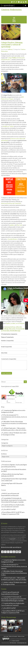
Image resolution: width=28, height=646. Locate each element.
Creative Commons (15, 640)
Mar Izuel (19, 225)
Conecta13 (12, 539)
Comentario (8, 359)
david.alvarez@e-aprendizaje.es (11, 547)
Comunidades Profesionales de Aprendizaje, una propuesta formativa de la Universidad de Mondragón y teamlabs (13, 500)
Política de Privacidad (13, 636)
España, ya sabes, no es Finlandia (15, 323)
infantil (12, 330)
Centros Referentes (11, 9)
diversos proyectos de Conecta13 (11, 203)
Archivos (4, 454)
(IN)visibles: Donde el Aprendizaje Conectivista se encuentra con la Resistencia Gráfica (14, 423)
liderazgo (17, 330)
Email (6, 346)
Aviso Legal (6, 636)
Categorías (4, 443)
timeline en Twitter (8, 126)
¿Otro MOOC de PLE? (9, 509)
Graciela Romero (13, 239)
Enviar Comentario (6, 373)
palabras (12, 225)
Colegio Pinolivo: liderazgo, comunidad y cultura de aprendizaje (12, 44)
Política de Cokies (21, 636)
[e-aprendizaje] (7, 5)
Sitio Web (4, 353)
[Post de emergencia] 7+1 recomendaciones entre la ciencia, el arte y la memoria (14, 417)
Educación (12, 329)
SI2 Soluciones (13, 642)
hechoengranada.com (21, 642)
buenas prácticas (10, 327)
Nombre (7, 340)
